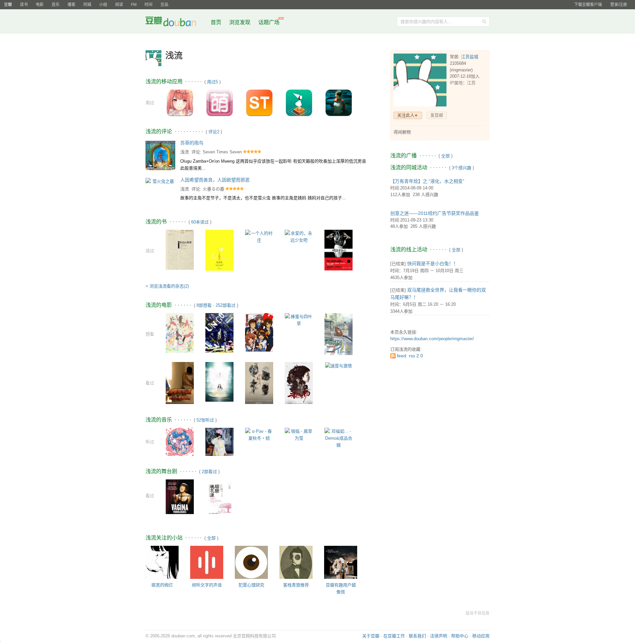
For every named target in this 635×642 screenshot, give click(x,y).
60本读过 (200, 222)
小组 (103, 4)
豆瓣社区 (176, 22)
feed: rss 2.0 (410, 355)
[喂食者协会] (338, 249)
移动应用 (480, 635)
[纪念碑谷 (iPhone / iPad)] (299, 102)
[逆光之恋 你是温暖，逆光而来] (219, 381)
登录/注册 (618, 4)
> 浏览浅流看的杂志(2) (167, 286)
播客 (71, 4)
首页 (216, 22)
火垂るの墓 (213, 188)
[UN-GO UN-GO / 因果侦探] (219, 332)
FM (134, 4)
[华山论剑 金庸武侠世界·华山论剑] (259, 382)
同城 (87, 4)
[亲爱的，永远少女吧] (299, 236)
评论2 (213, 131)
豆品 (164, 4)
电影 (40, 4)
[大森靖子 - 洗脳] (219, 441)
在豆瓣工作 (394, 635)
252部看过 (225, 305)
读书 (24, 4)
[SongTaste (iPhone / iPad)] (259, 102)
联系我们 (417, 635)
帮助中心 (459, 635)
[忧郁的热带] (180, 249)
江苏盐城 (469, 56)
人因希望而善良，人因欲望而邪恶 (215, 179)
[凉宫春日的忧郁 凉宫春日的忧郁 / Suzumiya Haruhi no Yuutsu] (259, 332)
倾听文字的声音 (207, 584)
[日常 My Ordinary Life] (180, 332)
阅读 (119, 4)
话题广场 (268, 22)
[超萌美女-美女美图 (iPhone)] (219, 102)
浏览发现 (240, 22)
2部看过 (209, 471)
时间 (148, 4)
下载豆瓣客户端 (588, 4)
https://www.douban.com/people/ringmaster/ (432, 338)
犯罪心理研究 (251, 584)
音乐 (56, 4)
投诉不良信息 (477, 613)
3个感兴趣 (461, 167)
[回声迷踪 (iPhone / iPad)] (338, 102)
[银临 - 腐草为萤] (299, 434)
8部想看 (204, 305)
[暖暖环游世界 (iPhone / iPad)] (180, 102)
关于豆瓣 (370, 635)
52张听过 (205, 420)
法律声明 (438, 635)
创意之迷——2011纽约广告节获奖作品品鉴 (434, 213)
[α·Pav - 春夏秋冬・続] (259, 434)
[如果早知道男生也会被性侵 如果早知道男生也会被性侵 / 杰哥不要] (180, 382)
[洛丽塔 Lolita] (219, 249)
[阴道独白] (180, 499)
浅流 (184, 151)
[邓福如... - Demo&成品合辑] (338, 437)
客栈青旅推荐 (296, 584)
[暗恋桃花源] (219, 500)
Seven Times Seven (222, 151)
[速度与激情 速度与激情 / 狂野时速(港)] (338, 365)
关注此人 (405, 115)
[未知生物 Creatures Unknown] (299, 382)
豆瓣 (8, 4)
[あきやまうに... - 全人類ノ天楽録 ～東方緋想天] (180, 441)
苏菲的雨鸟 (191, 142)
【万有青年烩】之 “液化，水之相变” (427, 181)
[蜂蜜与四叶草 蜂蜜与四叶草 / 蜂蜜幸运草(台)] (299, 319)
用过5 (212, 81)
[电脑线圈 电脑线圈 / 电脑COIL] (338, 333)
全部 (211, 538)
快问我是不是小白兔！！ (432, 263)
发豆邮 (436, 115)
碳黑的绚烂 (162, 584)
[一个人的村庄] (259, 236)
